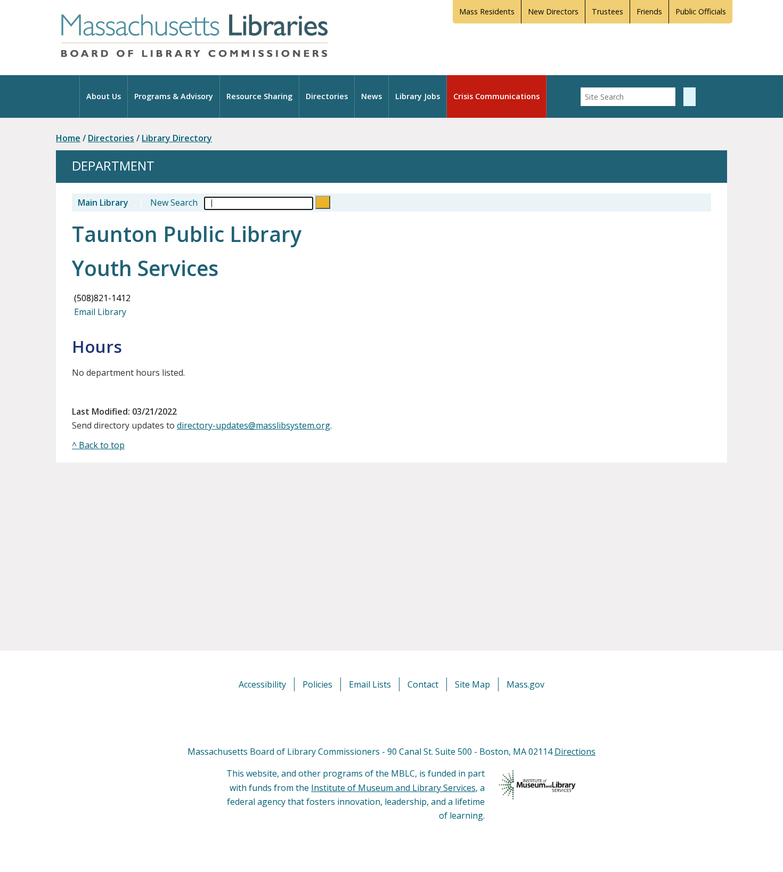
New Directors (553, 11)
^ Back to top (98, 445)
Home (68, 138)
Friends (649, 11)
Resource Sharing (259, 96)
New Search (174, 202)
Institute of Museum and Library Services (393, 788)
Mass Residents (487, 11)
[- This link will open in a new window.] (403, 717)
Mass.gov (525, 684)
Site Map (472, 684)
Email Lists (370, 684)
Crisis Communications (496, 96)
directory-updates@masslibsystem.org (253, 425)
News (371, 96)
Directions (575, 751)
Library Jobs (417, 96)
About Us (103, 96)
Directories (327, 96)
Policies (317, 684)
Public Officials (700, 11)
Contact (422, 684)
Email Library (99, 312)
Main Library (103, 202)
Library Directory (177, 138)
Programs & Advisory (173, 96)
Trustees (607, 11)
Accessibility (262, 684)
